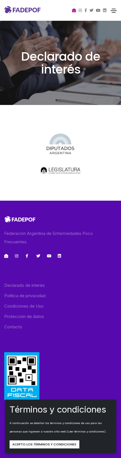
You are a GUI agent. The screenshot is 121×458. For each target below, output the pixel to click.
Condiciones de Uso (24, 306)
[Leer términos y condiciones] (86, 431)
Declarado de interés (24, 285)
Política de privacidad (25, 295)
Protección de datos (24, 316)
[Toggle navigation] (114, 11)
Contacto (13, 326)
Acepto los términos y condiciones (44, 444)
